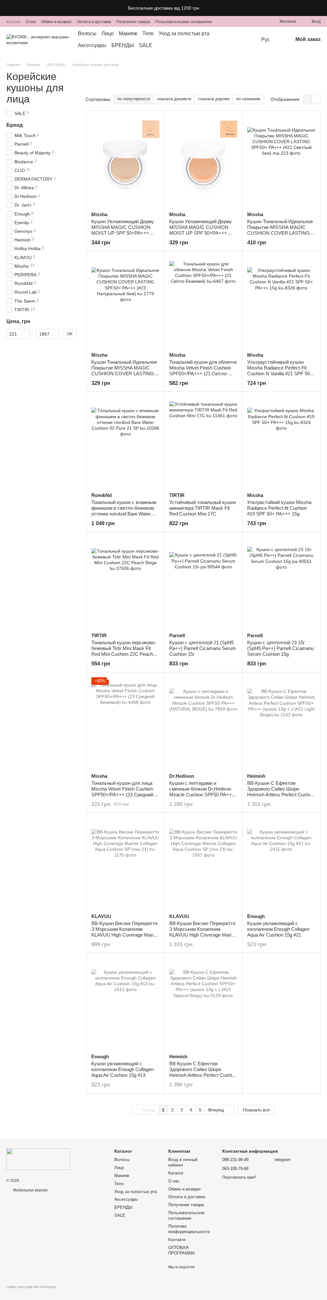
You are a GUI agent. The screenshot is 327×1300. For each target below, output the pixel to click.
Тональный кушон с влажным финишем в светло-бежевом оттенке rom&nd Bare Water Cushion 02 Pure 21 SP (123, 511)
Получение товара (133, 22)
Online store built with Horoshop (31, 1287)
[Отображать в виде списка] (316, 99)
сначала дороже (214, 98)
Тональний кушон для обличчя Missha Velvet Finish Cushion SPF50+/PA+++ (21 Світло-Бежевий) (203, 370)
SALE (145, 45)
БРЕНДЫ (122, 45)
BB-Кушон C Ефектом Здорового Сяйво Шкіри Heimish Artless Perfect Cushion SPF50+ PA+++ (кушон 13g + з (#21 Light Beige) (281, 794)
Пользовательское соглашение (183, 22)
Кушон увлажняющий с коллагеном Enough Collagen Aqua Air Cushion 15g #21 (278, 929)
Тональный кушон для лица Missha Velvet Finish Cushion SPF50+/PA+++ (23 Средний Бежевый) (122, 791)
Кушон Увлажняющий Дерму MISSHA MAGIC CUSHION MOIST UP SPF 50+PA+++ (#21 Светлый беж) (122, 230)
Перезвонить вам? (239, 1177)
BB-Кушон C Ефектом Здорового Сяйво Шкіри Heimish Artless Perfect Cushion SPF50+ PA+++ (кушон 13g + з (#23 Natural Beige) (203, 1075)
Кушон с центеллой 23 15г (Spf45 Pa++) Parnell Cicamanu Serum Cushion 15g (280, 648)
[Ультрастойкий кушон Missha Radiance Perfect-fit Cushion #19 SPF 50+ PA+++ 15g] (281, 441)
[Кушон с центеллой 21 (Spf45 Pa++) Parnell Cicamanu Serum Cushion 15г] (203, 582)
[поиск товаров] (248, 40)
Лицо (108, 33)
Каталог (13, 22)
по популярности (134, 98)
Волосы (87, 33)
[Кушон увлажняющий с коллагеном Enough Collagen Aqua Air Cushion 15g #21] (281, 862)
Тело (148, 33)
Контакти (177, 1239)
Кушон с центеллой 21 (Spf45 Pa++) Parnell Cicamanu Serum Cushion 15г (202, 648)
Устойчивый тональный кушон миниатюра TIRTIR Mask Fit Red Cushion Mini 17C (202, 508)
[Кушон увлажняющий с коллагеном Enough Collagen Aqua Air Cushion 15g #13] (125, 1003)
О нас (31, 22)
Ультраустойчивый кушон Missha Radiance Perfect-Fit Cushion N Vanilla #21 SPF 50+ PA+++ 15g (280, 370)
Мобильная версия (30, 1190)
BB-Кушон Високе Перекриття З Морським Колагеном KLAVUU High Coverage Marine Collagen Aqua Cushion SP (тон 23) (202, 935)
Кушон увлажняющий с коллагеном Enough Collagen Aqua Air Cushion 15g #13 (122, 1069)
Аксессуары (92, 45)
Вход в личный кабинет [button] (182, 1162)
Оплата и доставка (94, 22)
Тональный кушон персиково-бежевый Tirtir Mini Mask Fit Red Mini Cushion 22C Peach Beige (123, 651)
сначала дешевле (174, 98)
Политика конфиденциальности (189, 1229)
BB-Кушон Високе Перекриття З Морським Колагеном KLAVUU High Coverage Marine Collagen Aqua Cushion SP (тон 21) (124, 935)
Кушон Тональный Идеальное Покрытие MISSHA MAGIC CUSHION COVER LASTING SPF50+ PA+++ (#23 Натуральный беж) (124, 373)
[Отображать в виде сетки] (307, 99)
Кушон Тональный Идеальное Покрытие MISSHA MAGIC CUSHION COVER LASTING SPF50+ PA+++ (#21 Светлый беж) (280, 233)
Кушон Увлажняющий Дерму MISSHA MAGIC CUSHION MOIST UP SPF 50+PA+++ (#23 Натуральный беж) (200, 230)
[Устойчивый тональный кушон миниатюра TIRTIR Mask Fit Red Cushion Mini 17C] (203, 441)
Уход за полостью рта (184, 33)
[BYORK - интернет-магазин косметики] (38, 1159)
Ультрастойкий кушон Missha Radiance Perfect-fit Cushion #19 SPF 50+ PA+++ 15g (279, 508)
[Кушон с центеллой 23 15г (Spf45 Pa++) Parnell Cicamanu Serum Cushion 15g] (281, 582)
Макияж (128, 33)
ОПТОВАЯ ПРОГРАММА (181, 1250)
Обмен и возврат (56, 22)
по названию (248, 98)
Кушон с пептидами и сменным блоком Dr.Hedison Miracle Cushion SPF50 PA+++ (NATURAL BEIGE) (202, 791)
